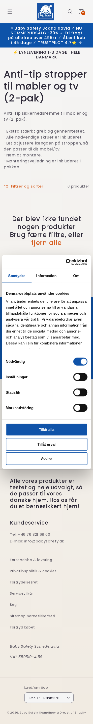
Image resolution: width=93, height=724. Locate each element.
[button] (9, 11)
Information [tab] (46, 276)
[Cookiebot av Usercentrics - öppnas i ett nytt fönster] (66, 262)
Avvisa (46, 459)
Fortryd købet (22, 627)
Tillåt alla (46, 430)
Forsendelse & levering (31, 559)
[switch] (80, 377)
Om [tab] (76, 276)
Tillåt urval (46, 444)
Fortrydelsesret (24, 582)
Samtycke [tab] (16, 276)
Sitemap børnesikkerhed (32, 616)
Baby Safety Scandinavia (39, 713)
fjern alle (46, 243)
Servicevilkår (21, 593)
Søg (13, 604)
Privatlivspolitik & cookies (33, 571)
